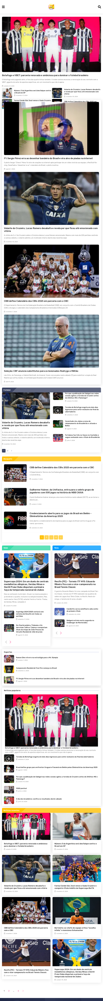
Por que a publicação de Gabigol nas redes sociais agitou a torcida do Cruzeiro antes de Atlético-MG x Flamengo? (82, 396)
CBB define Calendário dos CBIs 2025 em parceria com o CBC (36, 301)
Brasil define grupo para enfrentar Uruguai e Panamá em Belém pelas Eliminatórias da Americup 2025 (56, 767)
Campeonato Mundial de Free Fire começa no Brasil (36, 668)
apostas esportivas (37, 752)
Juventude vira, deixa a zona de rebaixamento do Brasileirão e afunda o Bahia (81, 423)
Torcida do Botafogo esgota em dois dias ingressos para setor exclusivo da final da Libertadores (82, 409)
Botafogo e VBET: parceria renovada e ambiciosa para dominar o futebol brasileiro (45, 75)
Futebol (7, 390)
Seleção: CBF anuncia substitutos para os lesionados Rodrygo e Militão (41, 371)
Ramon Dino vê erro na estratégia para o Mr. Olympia (37, 658)
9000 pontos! (21, 788)
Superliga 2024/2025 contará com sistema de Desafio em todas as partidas (30, 614)
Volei (6, 548)
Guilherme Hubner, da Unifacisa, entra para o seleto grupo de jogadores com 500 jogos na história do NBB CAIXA (62, 491)
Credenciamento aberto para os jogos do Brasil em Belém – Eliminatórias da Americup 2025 (61, 515)
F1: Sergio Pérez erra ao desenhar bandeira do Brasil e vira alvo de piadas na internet (48, 158)
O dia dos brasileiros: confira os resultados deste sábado (39, 799)
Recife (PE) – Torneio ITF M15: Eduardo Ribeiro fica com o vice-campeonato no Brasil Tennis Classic (75, 584)
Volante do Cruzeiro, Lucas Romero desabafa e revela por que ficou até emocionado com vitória (82, 92)
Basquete (8, 459)
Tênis (56, 548)
